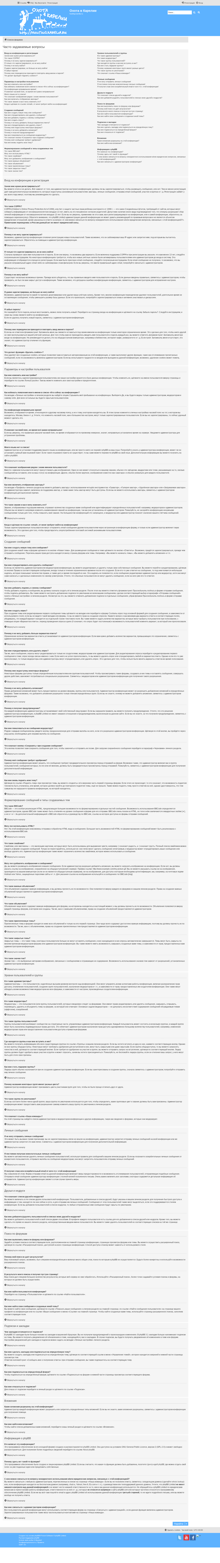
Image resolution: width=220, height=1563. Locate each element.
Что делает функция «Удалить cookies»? (21, 76)
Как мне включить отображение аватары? (21, 99)
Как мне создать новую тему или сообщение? (23, 113)
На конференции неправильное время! (20, 89)
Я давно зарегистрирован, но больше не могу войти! (25, 68)
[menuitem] (30, 3)
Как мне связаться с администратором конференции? (119, 162)
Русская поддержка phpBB (29, 1538)
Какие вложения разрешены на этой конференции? (118, 141)
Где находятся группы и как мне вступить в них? (117, 63)
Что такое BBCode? (12, 151)
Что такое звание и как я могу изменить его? (22, 102)
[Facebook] (193, 1537)
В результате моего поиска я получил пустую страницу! (120, 111)
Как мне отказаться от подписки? (110, 132)
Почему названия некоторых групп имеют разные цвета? (120, 68)
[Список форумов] (43, 20)
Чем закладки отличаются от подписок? (113, 125)
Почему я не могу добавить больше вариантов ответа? (27, 123)
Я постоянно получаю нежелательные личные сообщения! (121, 84)
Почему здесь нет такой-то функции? (112, 154)
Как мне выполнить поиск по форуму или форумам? (118, 106)
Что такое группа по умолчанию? (110, 71)
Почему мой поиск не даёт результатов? (114, 109)
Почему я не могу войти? (14, 66)
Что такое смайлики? (13, 156)
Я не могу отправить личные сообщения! (114, 82)
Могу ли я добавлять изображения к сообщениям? (25, 158)
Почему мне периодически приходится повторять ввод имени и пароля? (34, 73)
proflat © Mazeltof (35, 1540)
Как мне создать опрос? (14, 120)
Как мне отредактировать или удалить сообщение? (25, 115)
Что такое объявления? (14, 164)
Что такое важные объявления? (17, 161)
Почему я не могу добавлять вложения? (20, 130)
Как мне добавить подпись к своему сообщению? (24, 118)
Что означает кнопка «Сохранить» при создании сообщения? (29, 137)
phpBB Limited (89, 1447)
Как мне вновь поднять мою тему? (18, 143)
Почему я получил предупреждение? (19, 132)
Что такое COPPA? (12, 58)
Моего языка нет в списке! (15, 94)
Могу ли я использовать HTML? (17, 153)
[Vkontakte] (180, 1537)
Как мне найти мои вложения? (109, 143)
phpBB (13, 455)
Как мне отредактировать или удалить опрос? (23, 125)
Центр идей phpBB (155, 1464)
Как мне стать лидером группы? (110, 66)
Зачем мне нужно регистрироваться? (19, 56)
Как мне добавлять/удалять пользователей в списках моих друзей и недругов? (129, 98)
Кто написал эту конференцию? (110, 152)
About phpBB (89, 1450)
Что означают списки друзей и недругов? (114, 95)
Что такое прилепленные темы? (17, 166)
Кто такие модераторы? (107, 58)
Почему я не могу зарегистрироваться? (20, 61)
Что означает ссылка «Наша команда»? (113, 73)
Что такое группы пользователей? (111, 61)
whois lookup (178, 1482)
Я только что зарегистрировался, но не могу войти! (25, 63)
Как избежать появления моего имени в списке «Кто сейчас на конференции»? (36, 87)
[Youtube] (186, 1537)
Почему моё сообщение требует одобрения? (22, 140)
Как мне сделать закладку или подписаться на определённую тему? (125, 127)
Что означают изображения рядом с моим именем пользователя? (31, 97)
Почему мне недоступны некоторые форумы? (23, 127)
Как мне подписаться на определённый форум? (117, 130)
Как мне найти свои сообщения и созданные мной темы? (120, 116)
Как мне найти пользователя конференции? (115, 114)
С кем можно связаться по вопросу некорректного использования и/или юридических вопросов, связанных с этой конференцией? (141, 158)
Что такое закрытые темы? (15, 168)
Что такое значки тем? (13, 171)
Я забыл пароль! (11, 71)
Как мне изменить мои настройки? (18, 84)
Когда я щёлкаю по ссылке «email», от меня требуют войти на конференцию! (35, 104)
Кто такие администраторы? (108, 56)
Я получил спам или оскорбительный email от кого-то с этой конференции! (127, 87)
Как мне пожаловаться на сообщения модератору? (25, 135)
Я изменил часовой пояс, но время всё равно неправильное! (29, 92)
